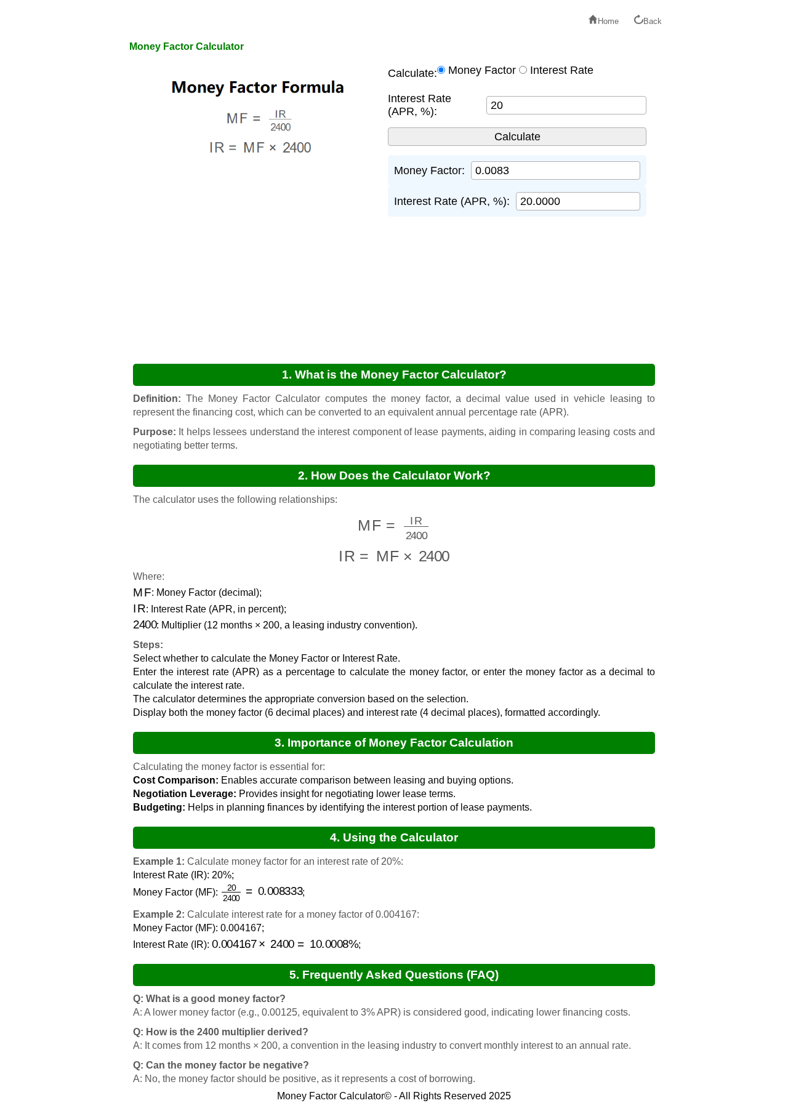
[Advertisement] (237, 261)
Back (652, 21)
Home (608, 21)
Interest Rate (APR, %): (419, 105)
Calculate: (412, 73)
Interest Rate (561, 70)
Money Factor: (429, 170)
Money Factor (482, 70)
